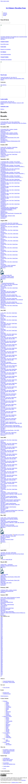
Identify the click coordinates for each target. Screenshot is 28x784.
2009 (2, 637)
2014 (2, 631)
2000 (2, 647)
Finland (7, 703)
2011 (2, 635)
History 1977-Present (7, 760)
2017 (2, 628)
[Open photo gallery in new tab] (2, 274)
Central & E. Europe (7, 716)
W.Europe (5, 701)
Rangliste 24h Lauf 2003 (7, 534)
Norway (7, 712)
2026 (2, 617)
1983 (2, 667)
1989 (2, 660)
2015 (2, 630)
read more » (23, 780)
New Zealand (8, 744)
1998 (2, 650)
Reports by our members (6, 49)
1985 (2, 665)
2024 (2, 619)
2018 (2, 626)
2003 (2, 644)
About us (5, 12)
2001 (2, 646)
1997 (2, 651)
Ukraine (7, 731)
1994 (2, 655)
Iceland (7, 708)
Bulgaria (7, 718)
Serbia (7, 728)
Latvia (7, 723)
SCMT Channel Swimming (8, 750)
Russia (7, 726)
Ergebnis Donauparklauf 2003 (8, 283)
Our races (5, 14)
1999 (2, 649)
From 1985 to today (5, 44)
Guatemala (8, 736)
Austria (7, 702)
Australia (7, 743)
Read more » (3, 124)
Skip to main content (5, 1)
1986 (2, 664)
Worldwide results (7, 693)
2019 (2, 625)
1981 (2, 670)
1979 (2, 672)
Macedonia (8, 724)
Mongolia (8, 741)
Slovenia (7, 729)
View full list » (4, 84)
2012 (2, 633)
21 (1, 676)
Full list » (2, 109)
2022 (2, 622)
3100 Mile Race (6, 753)
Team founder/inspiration (6, 54)
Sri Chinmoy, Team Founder (9, 682)
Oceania (5, 742)
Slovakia (7, 730)
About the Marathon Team (8, 681)
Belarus (7, 717)
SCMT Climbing (6, 752)
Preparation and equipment (6, 59)
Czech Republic (9, 721)
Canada (7, 735)
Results (4, 15)
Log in (4, 768)
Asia (4, 738)
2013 (2, 632)
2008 (2, 638)
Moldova (7, 725)
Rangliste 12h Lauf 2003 (19, 534)
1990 (2, 659)
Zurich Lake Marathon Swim (9, 764)
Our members (6, 762)
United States (8, 737)
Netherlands (8, 711)
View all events (6, 687)
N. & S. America (6, 732)
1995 (2, 653)
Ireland (7, 709)
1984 (2, 666)
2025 (2, 618)
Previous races (6, 692)
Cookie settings (6, 766)
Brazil (7, 734)
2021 (2, 623)
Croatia (7, 719)
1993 (2, 656)
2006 (2, 640)
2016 (2, 629)
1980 (2, 671)
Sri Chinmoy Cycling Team (8, 749)
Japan (7, 739)
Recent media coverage (8, 759)
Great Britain (8, 707)
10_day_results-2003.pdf (7, 559)
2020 (2, 624)
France (7, 704)
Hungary (7, 722)
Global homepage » (5, 696)
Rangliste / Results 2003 (7, 275)
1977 (2, 674)
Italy (7, 710)
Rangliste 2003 (5, 574)
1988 (2, 662)
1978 (2, 673)
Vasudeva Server (15, 782)
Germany (8, 705)
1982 (2, 669)
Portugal (7, 714)
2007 (2, 639)
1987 (2, 663)
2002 (2, 645)
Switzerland (8, 715)
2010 (2, 636)
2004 (2, 643)
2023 (2, 620)
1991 (2, 658)
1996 (2, 652)
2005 (2, 642)
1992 (2, 657)
